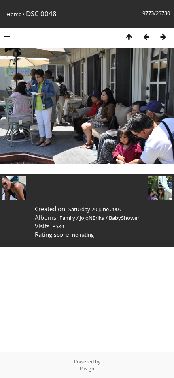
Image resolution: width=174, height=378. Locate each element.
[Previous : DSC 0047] (146, 36)
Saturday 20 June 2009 (94, 209)
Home (13, 14)
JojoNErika (92, 217)
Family (67, 217)
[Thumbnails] (129, 36)
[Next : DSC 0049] (163, 36)
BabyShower (124, 217)
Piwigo (87, 368)
